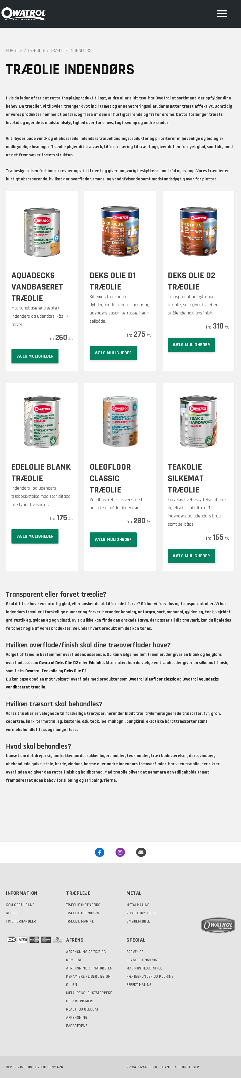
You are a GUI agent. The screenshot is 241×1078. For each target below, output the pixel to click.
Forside (14, 50)
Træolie (36, 50)
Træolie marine (80, 921)
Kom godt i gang (20, 905)
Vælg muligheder (35, 356)
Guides (12, 913)
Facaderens (77, 1025)
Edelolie (96, 663)
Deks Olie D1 (75, 671)
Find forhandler (21, 921)
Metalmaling (138, 905)
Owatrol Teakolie (41, 671)
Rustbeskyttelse (141, 913)
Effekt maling (139, 984)
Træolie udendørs (82, 913)
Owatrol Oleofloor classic (152, 679)
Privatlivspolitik (142, 1067)
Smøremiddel (138, 921)
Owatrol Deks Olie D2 (58, 663)
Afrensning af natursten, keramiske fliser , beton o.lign (89, 976)
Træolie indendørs (83, 905)
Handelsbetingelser (180, 1067)
